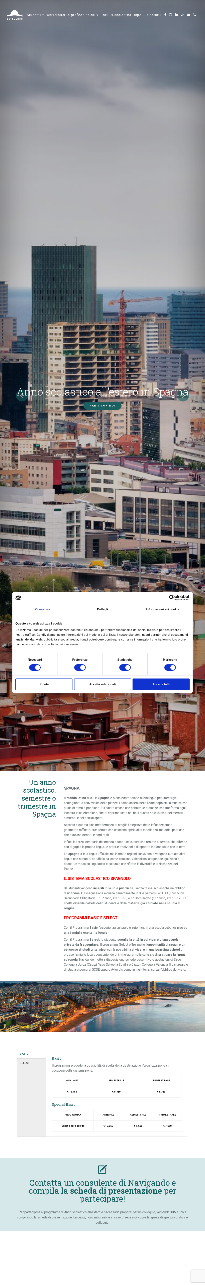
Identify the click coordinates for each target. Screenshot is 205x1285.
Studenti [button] (34, 15)
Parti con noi (102, 405)
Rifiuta (44, 684)
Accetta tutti (161, 684)
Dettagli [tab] (102, 609)
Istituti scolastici (116, 15)
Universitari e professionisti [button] (71, 15)
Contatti (154, 15)
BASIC (24, 1053)
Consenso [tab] (42, 609)
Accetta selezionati (102, 684)
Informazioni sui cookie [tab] (162, 609)
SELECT (24, 1062)
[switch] (80, 667)
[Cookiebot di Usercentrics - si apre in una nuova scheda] (172, 598)
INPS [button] (138, 15)
